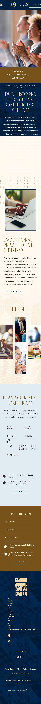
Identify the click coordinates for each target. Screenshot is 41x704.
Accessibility (9, 669)
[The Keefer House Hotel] (20, 587)
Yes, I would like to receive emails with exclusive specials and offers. (21, 483)
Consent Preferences (20, 673)
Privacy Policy (22, 669)
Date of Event (8, 441)
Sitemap (33, 669)
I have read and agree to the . (21, 476)
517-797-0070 (23, 6)
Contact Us (20, 651)
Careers (20, 657)
